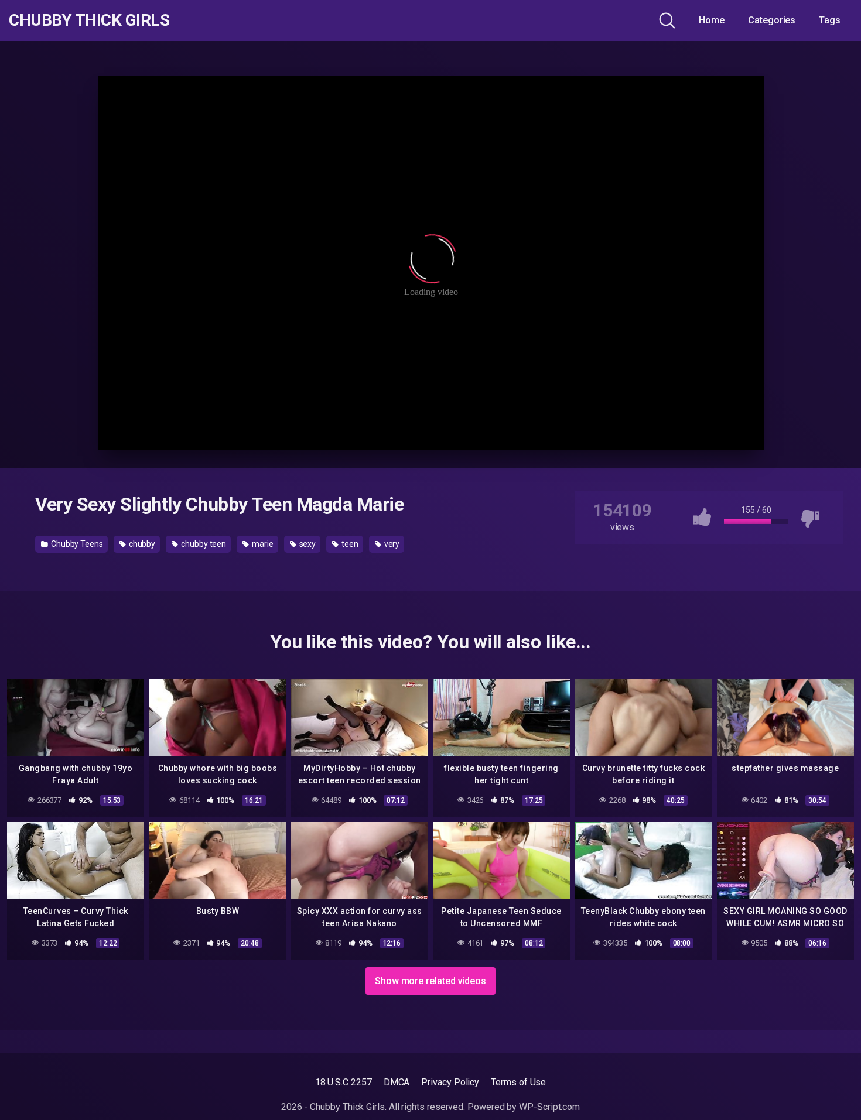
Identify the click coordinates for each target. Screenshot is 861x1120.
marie (262, 544)
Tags (829, 20)
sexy (307, 544)
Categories (771, 20)
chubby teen (202, 544)
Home (712, 20)
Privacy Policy (450, 1082)
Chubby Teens (76, 544)
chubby (141, 544)
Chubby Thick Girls (89, 20)
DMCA (397, 1082)
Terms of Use (518, 1082)
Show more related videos (430, 981)
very (391, 544)
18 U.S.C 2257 (343, 1082)
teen (349, 544)
